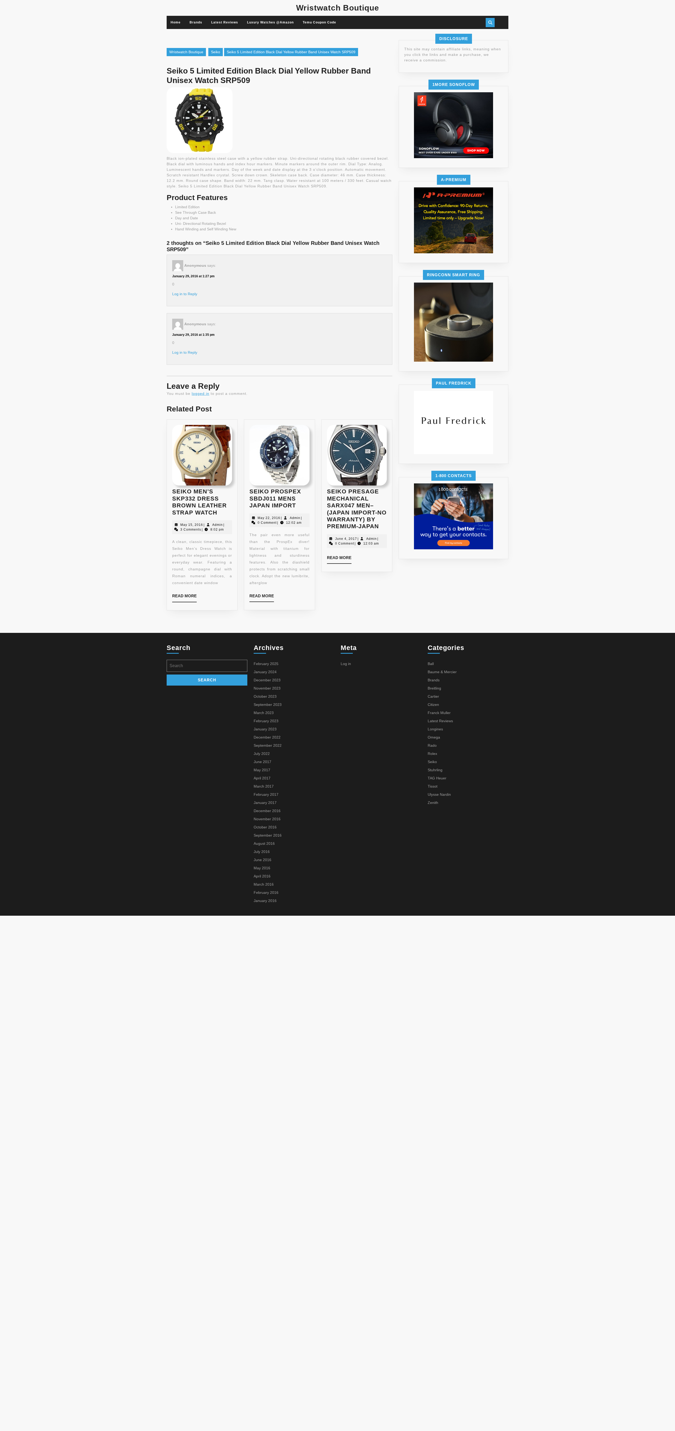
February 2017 (266, 794)
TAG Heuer (437, 778)
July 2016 (262, 852)
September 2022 (268, 745)
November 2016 (267, 819)
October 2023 (265, 696)
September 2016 (268, 835)
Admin (217, 525)
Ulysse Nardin (439, 794)
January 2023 (265, 729)
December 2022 (267, 737)
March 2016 (264, 884)
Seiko (215, 52)
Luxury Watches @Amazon (270, 22)
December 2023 (267, 680)
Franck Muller (439, 713)
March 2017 (264, 786)
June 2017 (262, 762)
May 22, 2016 (269, 518)
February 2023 (266, 721)
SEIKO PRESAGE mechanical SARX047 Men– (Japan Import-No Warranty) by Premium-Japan (357, 509)
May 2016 (262, 868)
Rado (432, 745)
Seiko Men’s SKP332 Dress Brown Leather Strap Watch (199, 502)
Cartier (433, 696)
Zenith (433, 803)
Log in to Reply (184, 294)
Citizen (433, 704)
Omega (434, 737)
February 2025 (266, 664)
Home (176, 22)
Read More (184, 597)
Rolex (432, 753)
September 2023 (268, 704)
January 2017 (265, 803)
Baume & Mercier (442, 672)
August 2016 (264, 843)
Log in (346, 664)
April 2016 (262, 876)
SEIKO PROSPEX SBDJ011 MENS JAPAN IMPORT (275, 498)
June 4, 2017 (346, 539)
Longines (435, 729)
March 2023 (264, 713)
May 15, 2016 (191, 525)
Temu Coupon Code (319, 22)
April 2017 (262, 778)
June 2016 (262, 860)
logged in (200, 393)
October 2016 (265, 827)
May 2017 (262, 770)
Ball (431, 664)
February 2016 (266, 892)
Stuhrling (435, 770)
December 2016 (267, 811)
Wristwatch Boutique (337, 7)
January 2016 (265, 901)
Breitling (434, 688)
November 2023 (267, 688)
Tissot (432, 786)
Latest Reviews (224, 22)
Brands (196, 22)
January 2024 (265, 672)
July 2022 (262, 753)
